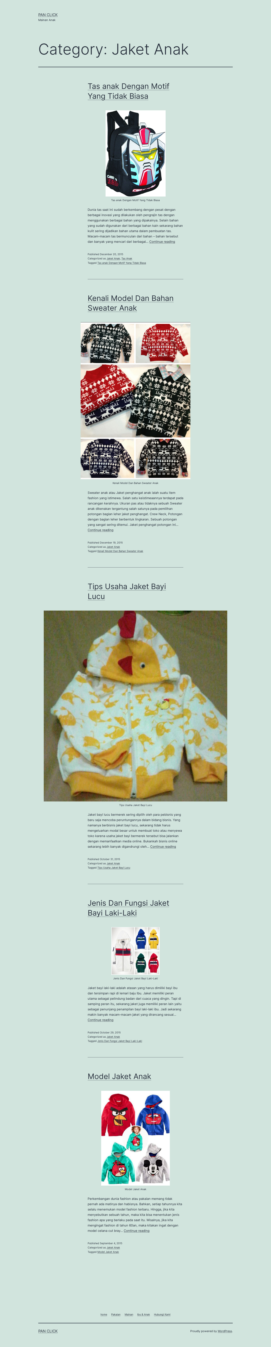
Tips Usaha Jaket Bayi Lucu (113, 867)
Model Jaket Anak (119, 1076)
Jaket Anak (113, 258)
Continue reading (162, 242)
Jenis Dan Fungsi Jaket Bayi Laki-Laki (119, 1040)
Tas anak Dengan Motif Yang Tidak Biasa (121, 262)
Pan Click (48, 15)
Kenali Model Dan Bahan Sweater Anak (120, 551)
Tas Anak (126, 258)
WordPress (225, 1331)
